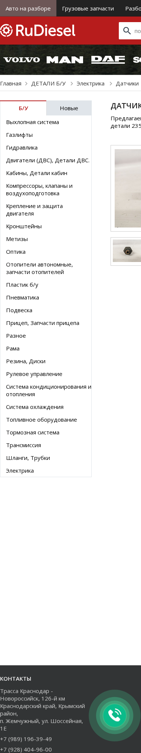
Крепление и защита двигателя (34, 209)
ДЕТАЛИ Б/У (49, 83)
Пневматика (22, 297)
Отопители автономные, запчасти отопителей (39, 267)
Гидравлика (22, 147)
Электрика (91, 83)
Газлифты (19, 134)
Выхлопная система (32, 122)
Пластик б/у (22, 284)
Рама (13, 348)
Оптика (16, 251)
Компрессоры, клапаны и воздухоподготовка (39, 189)
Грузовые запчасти (88, 8)
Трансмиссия (23, 445)
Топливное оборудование (41, 419)
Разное (16, 335)
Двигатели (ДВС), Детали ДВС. (47, 160)
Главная (10, 83)
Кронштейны (24, 226)
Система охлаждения (35, 406)
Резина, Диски (25, 361)
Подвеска (19, 310)
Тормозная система (32, 432)
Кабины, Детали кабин (36, 173)
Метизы (17, 239)
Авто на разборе (28, 8)
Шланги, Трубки (28, 457)
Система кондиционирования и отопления (48, 390)
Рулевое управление (34, 373)
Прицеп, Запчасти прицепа (42, 322)
